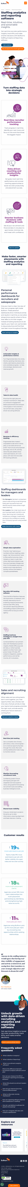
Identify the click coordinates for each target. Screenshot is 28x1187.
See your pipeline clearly (10, 717)
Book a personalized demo (11, 1042)
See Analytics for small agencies (12, 49)
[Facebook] (23, 1161)
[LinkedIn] (26, 1161)
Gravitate (11, 1181)
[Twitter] (21, 1161)
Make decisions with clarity (11, 526)
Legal (2, 1174)
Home (2, 9)
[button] (14, 1056)
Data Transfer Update (6, 1168)
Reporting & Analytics (17, 9)
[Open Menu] (25, 3)
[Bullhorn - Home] (5, 1160)
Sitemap (3, 1175)
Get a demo (7, 45)
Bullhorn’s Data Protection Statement (10, 1169)
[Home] (5, 3)
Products (8, 9)
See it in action (14, 247)
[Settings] (2, 1184)
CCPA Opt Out (4, 1171)
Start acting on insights (10, 332)
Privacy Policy (4, 1172)
